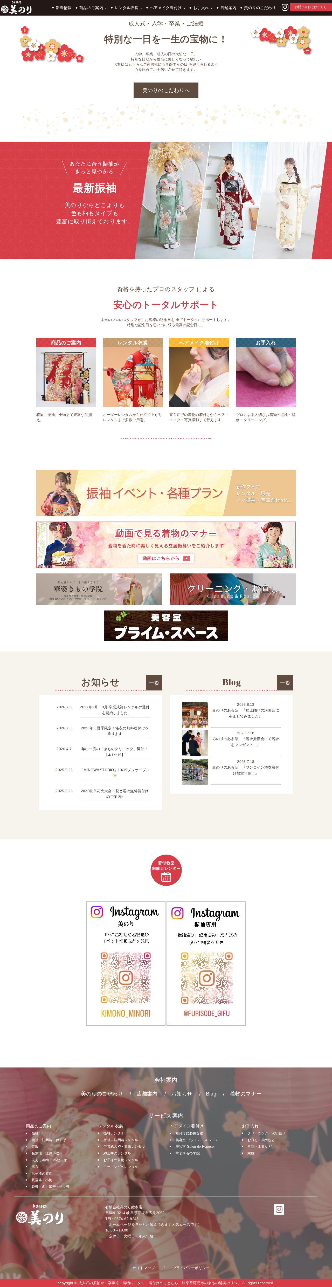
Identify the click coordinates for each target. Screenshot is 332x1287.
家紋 (250, 1153)
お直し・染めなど (261, 1140)
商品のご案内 (91, 8)
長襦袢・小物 (42, 1180)
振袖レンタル (113, 1133)
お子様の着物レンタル (120, 1160)
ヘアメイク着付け (166, 8)
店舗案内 (228, 8)
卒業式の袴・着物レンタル (124, 1146)
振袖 (35, 1133)
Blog (211, 1094)
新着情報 (64, 8)
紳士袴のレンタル (117, 1153)
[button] (285, 7)
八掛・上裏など (259, 1146)
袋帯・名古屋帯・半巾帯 (51, 1187)
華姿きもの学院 (188, 1153)
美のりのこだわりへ (166, 90)
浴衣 (35, 1167)
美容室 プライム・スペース (197, 1140)
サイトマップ (144, 1268)
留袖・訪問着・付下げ (49, 1140)
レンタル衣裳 (127, 8)
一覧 (154, 683)
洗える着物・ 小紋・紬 (49, 1160)
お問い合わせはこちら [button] (311, 7)
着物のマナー (246, 1094)
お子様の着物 (42, 1173)
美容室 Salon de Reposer (195, 1146)
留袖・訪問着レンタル (120, 1140)
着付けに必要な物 (189, 1133)
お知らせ (181, 1094)
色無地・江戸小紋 (45, 1153)
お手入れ (201, 8)
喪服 (35, 1146)
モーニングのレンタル (120, 1167)
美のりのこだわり (260, 8)
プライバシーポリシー (191, 1268)
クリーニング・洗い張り (266, 1133)
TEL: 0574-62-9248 (122, 1219)
